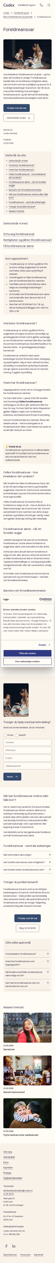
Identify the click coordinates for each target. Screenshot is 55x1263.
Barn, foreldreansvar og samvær (18, 17)
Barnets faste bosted (14, 1092)
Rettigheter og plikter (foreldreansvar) (27, 240)
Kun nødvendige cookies (27, 661)
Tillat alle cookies (27, 653)
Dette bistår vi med (16, 117)
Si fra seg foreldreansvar (19, 234)
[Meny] (49, 5)
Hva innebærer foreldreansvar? (20, 953)
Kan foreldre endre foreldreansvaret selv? (23, 869)
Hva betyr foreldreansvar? (22, 165)
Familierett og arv (21, 13)
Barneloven (9, 1049)
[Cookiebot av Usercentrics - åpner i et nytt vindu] (39, 600)
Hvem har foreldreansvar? (21, 169)
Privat (10, 735)
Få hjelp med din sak (16, 108)
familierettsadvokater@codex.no (18, 1190)
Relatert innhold (16, 211)
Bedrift (22, 735)
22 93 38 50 (8, 1194)
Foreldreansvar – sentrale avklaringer (27, 202)
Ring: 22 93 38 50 (27, 928)
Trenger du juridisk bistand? (22, 206)
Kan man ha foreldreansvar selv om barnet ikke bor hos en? (22, 984)
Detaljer (42, 645)
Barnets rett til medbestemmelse (25, 189)
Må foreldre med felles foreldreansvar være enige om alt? (23, 974)
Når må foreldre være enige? (17, 854)
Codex (6, 13)
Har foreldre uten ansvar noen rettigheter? (24, 862)
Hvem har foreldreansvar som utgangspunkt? (20, 963)
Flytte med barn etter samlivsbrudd (20, 1135)
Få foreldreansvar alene (18, 246)
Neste (10, 776)
